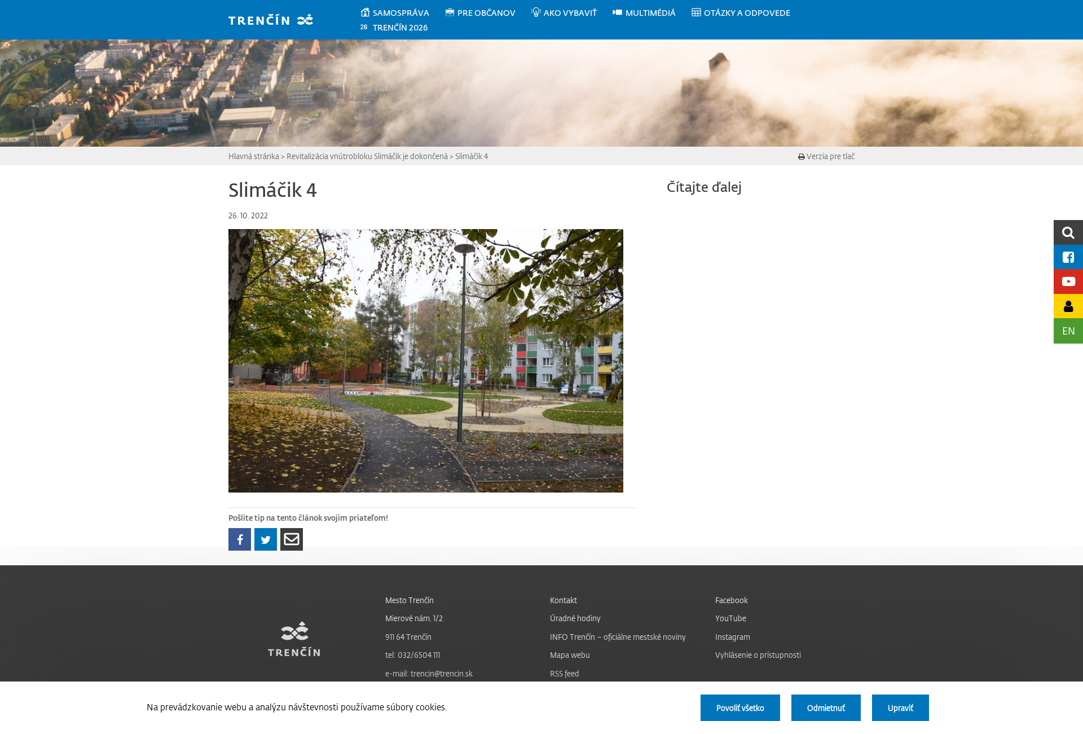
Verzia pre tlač (830, 156)
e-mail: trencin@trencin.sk (429, 673)
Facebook (731, 600)
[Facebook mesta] (1068, 257)
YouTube (730, 618)
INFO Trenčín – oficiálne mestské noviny (618, 636)
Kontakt (563, 600)
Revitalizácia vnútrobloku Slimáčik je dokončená (367, 156)
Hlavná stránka (253, 156)
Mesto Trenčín (409, 600)
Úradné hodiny (575, 618)
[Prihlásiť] (1068, 306)
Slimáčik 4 (471, 156)
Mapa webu (570, 655)
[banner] (276, 21)
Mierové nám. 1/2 (414, 618)
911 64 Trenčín (408, 636)
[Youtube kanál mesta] (1068, 281)
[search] (1068, 232)
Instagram (732, 636)
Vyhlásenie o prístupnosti (758, 655)
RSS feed (564, 673)
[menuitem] (401, 13)
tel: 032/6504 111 (412, 655)
